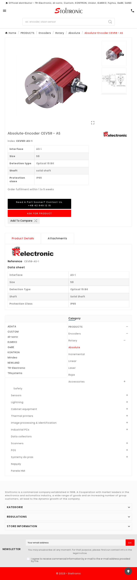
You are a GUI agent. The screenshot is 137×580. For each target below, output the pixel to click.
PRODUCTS (75, 326)
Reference (15, 261)
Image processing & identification (34, 422)
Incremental (76, 354)
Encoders (74, 333)
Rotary (72, 340)
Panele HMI (18, 470)
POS (13, 450)
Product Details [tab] (23, 238)
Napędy (16, 464)
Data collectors (21, 436)
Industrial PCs (20, 429)
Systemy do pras (22, 457)
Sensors (16, 395)
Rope (71, 374)
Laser (72, 368)
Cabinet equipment (24, 409)
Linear (72, 361)
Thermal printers (22, 416)
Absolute (74, 347)
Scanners (17, 443)
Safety (18, 388)
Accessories (76, 381)
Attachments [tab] (57, 238)
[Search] (110, 22)
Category (74, 318)
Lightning (17, 402)
